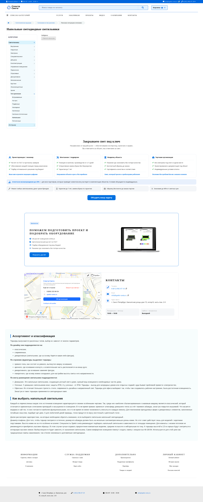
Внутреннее (15, 46)
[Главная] (8, 23)
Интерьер (12, 125)
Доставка (29, 462)
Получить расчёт (39, 255)
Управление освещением (19, 67)
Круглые (13, 83)
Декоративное (15, 77)
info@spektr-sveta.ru (171, 1)
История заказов (174, 462)
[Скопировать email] (179, 1)
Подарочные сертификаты (125, 462)
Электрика (14, 53)
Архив (13, 90)
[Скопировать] (126, 289)
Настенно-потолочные (19, 114)
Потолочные (16, 121)
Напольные (16, 117)
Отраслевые (15, 73)
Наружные (14, 50)
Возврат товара (77, 462)
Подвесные (16, 104)
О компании (116, 15)
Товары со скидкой (126, 470)
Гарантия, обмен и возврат (29, 457)
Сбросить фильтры (49, 38)
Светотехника (14, 42)
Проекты (89, 15)
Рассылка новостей (174, 470)
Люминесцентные (17, 87)
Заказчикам (74, 15)
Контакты (132, 15)
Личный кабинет (173, 457)
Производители (126, 457)
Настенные (16, 111)
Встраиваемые (17, 97)
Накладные (16, 107)
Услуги (59, 15)
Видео (102, 15)
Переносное (15, 70)
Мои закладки (173, 466)
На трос (14, 101)
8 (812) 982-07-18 (118, 289)
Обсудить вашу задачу (101, 197)
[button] (34, 42)
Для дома (14, 60)
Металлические (16, 80)
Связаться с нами (77, 457)
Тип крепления (16, 94)
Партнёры (126, 466)
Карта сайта (77, 466)
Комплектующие (16, 63)
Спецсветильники (16, 56)
